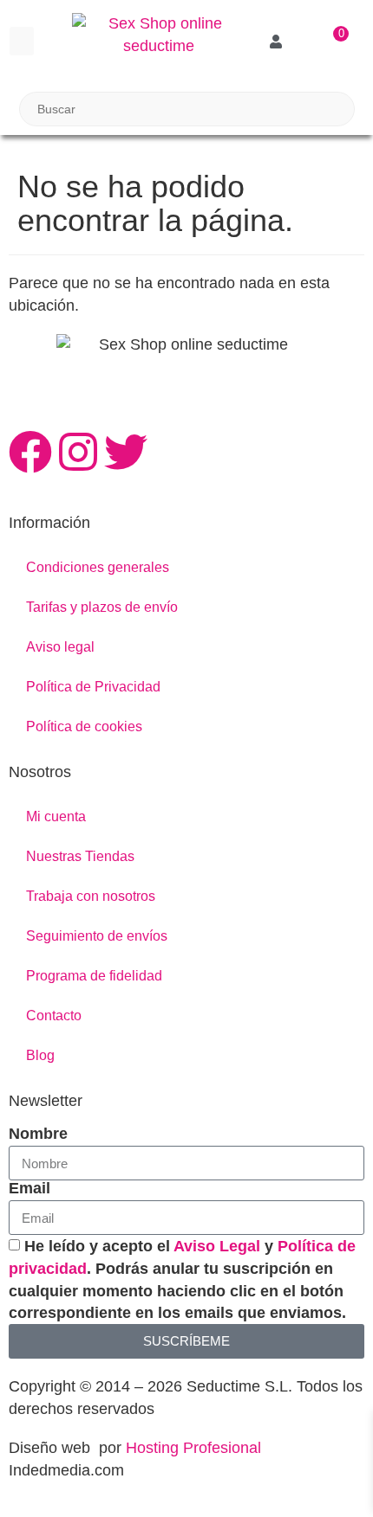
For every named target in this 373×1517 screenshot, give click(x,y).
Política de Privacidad (93, 686)
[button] (22, 41)
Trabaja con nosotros (90, 896)
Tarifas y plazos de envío (102, 607)
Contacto (54, 1015)
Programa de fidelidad (94, 975)
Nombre (38, 1133)
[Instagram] (78, 451)
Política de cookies (84, 726)
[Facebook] (30, 451)
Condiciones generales (97, 567)
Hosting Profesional (193, 1447)
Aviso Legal (216, 1246)
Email (29, 1188)
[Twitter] (125, 451)
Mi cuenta (56, 816)
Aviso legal (60, 647)
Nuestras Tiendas (80, 856)
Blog (40, 1055)
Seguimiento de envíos (96, 936)
